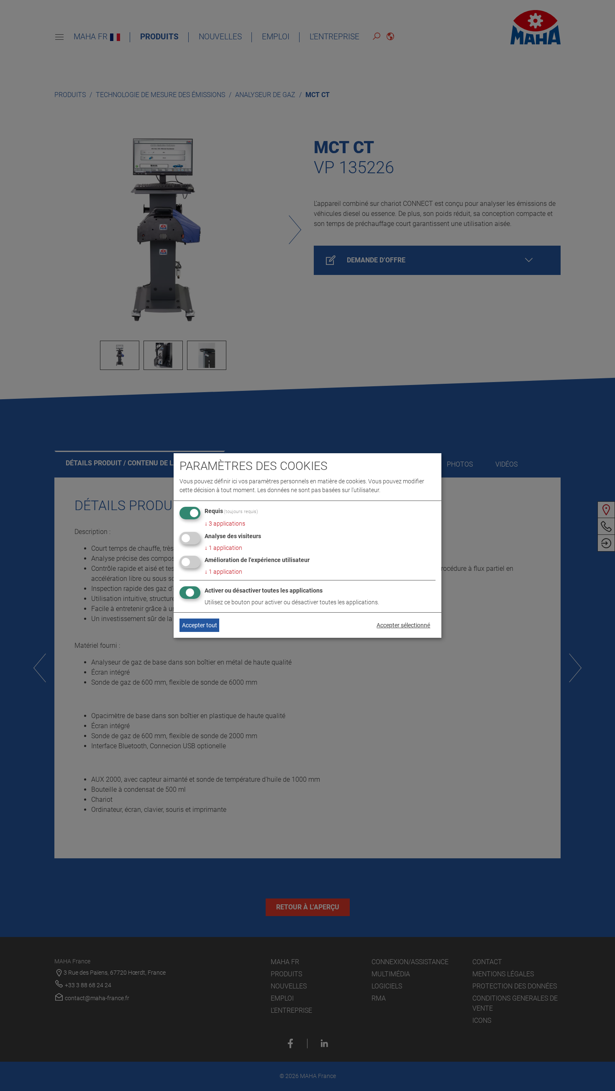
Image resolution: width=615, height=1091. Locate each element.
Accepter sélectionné (403, 625)
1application (223, 547)
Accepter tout (199, 625)
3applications (225, 523)
